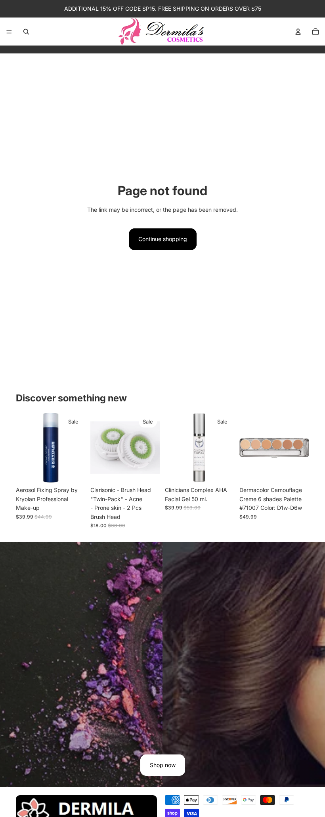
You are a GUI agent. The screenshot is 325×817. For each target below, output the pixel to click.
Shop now (163, 765)
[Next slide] (77, 447)
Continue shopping (162, 239)
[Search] (26, 31)
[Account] (298, 31)
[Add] (73, 471)
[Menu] (9, 32)
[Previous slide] (24, 447)
